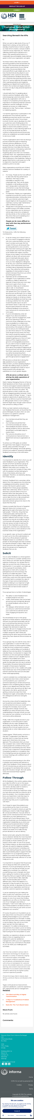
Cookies (19, 1085)
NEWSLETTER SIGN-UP (17, 6)
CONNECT (17, 10)
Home (31, 1077)
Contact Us (4, 1055)
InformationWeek (6, 1039)
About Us (4, 1053)
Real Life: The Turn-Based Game (17, 1005)
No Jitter (4, 1041)
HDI (2, 1037)
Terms (31, 1089)
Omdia (3, 1048)
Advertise (4, 1057)
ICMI (2, 1044)
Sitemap (3, 1058)
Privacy (30, 1085)
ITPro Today (5, 1046)
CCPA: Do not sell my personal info (22, 1081)
